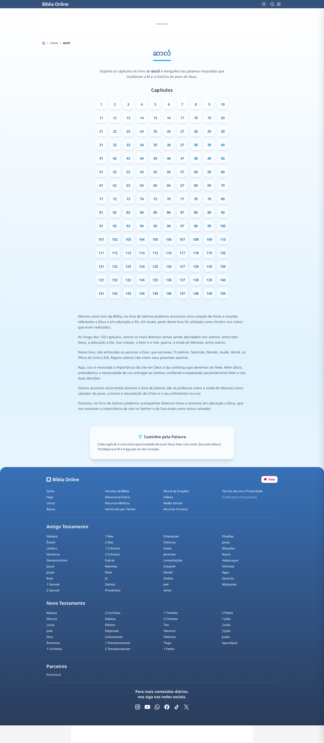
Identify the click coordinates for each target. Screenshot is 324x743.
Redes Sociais (173, 503)
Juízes (50, 572)
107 (182, 239)
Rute (49, 578)
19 (209, 118)
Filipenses (112, 631)
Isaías (168, 548)
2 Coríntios (112, 613)
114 (142, 253)
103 (128, 239)
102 (115, 239)
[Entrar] (263, 4)
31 (101, 145)
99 (209, 226)
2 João (226, 625)
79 (209, 199)
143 (128, 293)
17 (182, 118)
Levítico (51, 548)
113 (128, 253)
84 (142, 212)
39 (209, 145)
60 (223, 172)
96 (169, 226)
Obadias (228, 536)
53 (128, 172)
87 (182, 212)
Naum (226, 554)
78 (196, 199)
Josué (50, 566)
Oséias (168, 578)
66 (169, 185)
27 (182, 131)
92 (115, 226)
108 (196, 239)
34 (142, 145)
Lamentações (173, 560)
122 (115, 266)
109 (209, 239)
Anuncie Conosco (176, 509)
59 (209, 172)
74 (142, 199)
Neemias (111, 566)
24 (142, 131)
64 (142, 185)
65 (155, 185)
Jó (106, 578)
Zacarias (228, 578)
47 (182, 158)
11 (101, 118)
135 (155, 280)
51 (101, 172)
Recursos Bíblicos (117, 503)
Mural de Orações (176, 491)
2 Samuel (52, 590)
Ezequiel (169, 566)
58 (196, 172)
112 (115, 253)
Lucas (50, 625)
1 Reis (109, 536)
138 (196, 280)
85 (155, 212)
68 (196, 185)
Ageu (225, 572)
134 (142, 280)
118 (196, 253)
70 (223, 185)
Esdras (110, 560)
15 (155, 118)
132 (115, 280)
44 (142, 158)
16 (169, 118)
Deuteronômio (57, 560)
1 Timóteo (171, 613)
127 (182, 266)
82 (115, 212)
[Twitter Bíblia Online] (186, 707)
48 (196, 158)
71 (101, 199)
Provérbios (113, 590)
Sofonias (228, 566)
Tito (166, 625)
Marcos (51, 619)
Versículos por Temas (120, 509)
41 (101, 158)
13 (128, 118)
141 (101, 293)
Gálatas (110, 619)
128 (196, 266)
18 (196, 118)
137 (182, 280)
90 (223, 212)
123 (128, 266)
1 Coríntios (54, 649)
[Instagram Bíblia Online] (138, 707)
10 (223, 104)
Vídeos (168, 497)
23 (128, 131)
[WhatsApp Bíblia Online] (157, 707)
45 (155, 158)
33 (128, 145)
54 (142, 172)
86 (169, 212)
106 (169, 239)
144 (142, 293)
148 (196, 293)
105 (155, 239)
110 (223, 239)
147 (182, 293)
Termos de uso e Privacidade (242, 491)
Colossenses (114, 637)
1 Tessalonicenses (117, 643)
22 (115, 131)
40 (223, 145)
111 (101, 253)
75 (155, 199)
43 (128, 158)
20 (223, 118)
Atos (49, 637)
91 (101, 226)
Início (50, 491)
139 (209, 280)
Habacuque (230, 560)
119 (209, 253)
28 (196, 131)
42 (115, 158)
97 (182, 226)
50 (223, 158)
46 (169, 158)
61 (101, 185)
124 (142, 266)
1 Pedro (169, 649)
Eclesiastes (171, 536)
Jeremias (170, 554)
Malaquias (229, 584)
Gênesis (52, 536)
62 (115, 185)
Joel (166, 584)
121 (101, 266)
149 (209, 293)
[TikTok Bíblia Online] (177, 707)
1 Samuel (52, 584)
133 (128, 280)
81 (101, 212)
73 (128, 199)
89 (209, 212)
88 (196, 212)
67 (182, 185)
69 (209, 185)
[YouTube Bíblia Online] (147, 707)
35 (155, 145)
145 (155, 293)
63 (128, 185)
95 (155, 226)
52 (115, 172)
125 (155, 266)
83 (128, 212)
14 (142, 118)
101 (101, 239)
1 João (226, 619)
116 (169, 253)
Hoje (49, 497)
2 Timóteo (171, 619)
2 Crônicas (112, 554)
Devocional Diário (117, 497)
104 (142, 239)
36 (169, 145)
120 (223, 253)
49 (209, 158)
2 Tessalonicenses (117, 649)
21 (101, 131)
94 (142, 226)
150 (223, 293)
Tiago (167, 643)
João (49, 631)
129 (209, 266)
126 (169, 266)
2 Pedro (227, 613)
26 (169, 131)
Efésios (110, 625)
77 (182, 199)
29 (209, 131)
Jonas (226, 542)
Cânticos (170, 542)
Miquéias (228, 548)
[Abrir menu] (278, 4)
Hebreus (170, 637)
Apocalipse (229, 643)
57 (182, 172)
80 (223, 199)
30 (223, 131)
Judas (226, 637)
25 (155, 131)
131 (101, 280)
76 (169, 199)
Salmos (110, 584)
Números (53, 554)
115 (155, 253)
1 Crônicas (112, 548)
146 (169, 293)
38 (196, 145)
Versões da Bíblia (117, 491)
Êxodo (50, 542)
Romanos (53, 643)
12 (115, 118)
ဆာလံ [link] (66, 43)
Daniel (168, 572)
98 (196, 226)
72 (115, 199)
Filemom (170, 631)
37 (182, 145)
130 (223, 266)
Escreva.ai (53, 674)
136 (169, 280)
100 (223, 226)
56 (169, 172)
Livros (54, 43)
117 (182, 253)
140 (223, 280)
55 (155, 172)
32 (115, 145)
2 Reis (109, 542)
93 (128, 226)
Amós (168, 590)
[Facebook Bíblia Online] (167, 707)
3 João (226, 631)
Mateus (51, 613)
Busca (50, 509)
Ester (108, 572)
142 (115, 293)
